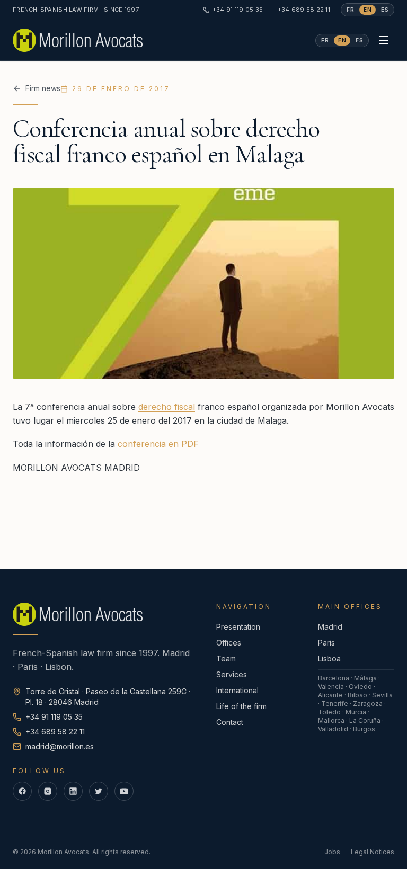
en (367, 9)
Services (231, 674)
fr (350, 9)
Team (226, 658)
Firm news (42, 88)
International (237, 690)
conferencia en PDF (158, 443)
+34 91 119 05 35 (238, 9)
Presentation (238, 626)
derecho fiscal (166, 406)
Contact (229, 722)
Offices (228, 642)
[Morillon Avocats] (78, 40)
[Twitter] (98, 791)
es (384, 9)
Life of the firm (241, 706)
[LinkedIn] (73, 791)
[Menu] (383, 40)
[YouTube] (124, 791)
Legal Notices (372, 852)
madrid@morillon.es (59, 746)
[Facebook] (22, 791)
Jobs (332, 852)
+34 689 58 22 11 (304, 9)
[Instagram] (47, 791)
